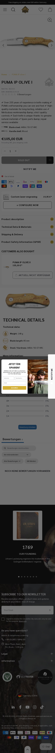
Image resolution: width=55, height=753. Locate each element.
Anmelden (14, 388)
